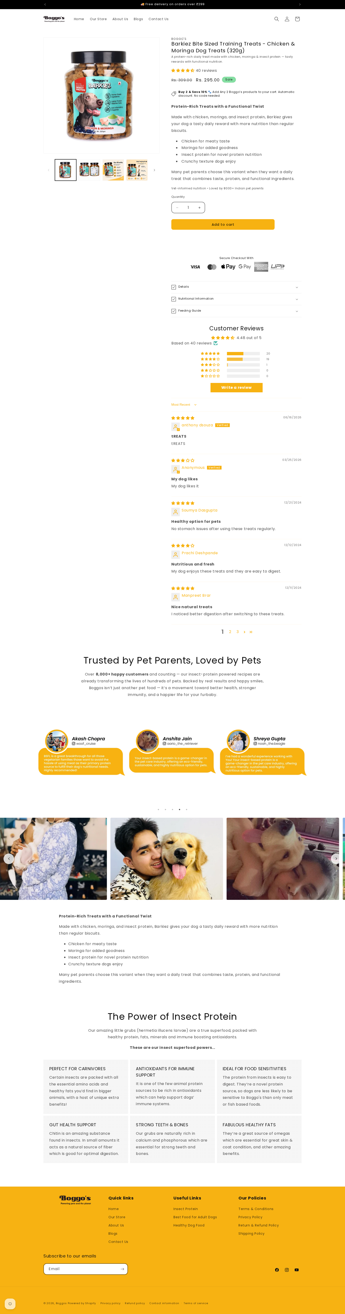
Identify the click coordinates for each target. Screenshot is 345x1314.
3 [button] (238, 631)
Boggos (61, 1303)
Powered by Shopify (82, 1303)
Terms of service (196, 1303)
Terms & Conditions (256, 1209)
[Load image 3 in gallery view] (113, 170)
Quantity (178, 197)
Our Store (116, 1217)
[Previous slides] (9, 858)
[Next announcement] (300, 4)
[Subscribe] (122, 1269)
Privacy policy (110, 1303)
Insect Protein (185, 1209)
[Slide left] (48, 170)
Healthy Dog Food (189, 1225)
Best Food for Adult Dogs (195, 1217)
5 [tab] (186, 809)
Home (113, 1209)
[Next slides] (336, 858)
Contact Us (118, 1241)
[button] (277, 19)
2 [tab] (165, 809)
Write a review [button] (236, 387)
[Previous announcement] (45, 4)
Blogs (113, 1233)
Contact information (164, 1303)
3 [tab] (172, 809)
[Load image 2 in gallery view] (89, 170)
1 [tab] (158, 809)
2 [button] (230, 631)
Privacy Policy (250, 1217)
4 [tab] (179, 809)
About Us (116, 1225)
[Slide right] (154, 170)
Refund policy (135, 1303)
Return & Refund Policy (258, 1225)
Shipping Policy (251, 1233)
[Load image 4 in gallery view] (137, 170)
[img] (183, 418)
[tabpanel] (81, 760)
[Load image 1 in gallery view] (65, 170)
